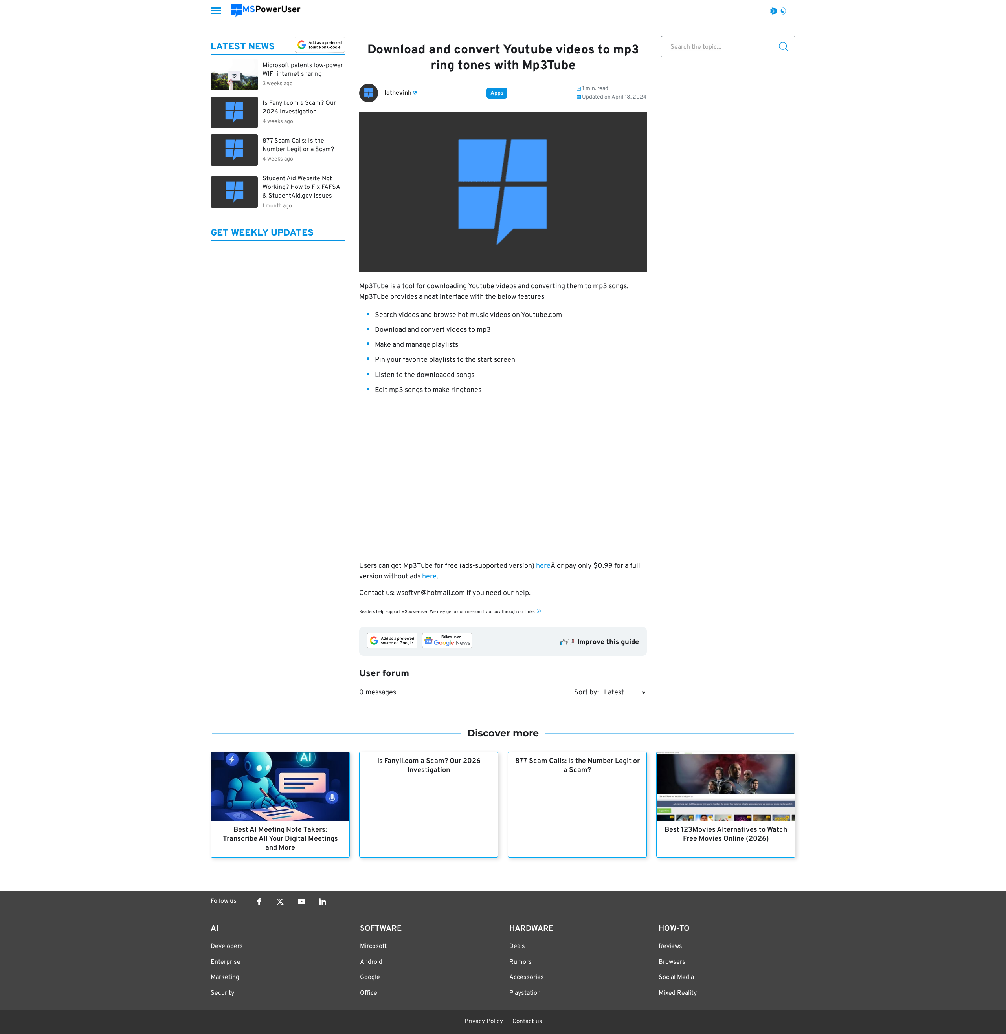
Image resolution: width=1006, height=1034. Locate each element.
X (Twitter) (280, 901)
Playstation (525, 993)
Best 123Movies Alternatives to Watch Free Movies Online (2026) (726, 834)
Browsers (672, 962)
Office (368, 993)
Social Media (676, 977)
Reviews (670, 946)
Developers (227, 946)
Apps (496, 93)
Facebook (259, 901)
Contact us (527, 1021)
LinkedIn (322, 901)
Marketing (225, 977)
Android (371, 962)
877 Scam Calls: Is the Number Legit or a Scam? (577, 766)
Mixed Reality (678, 993)
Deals (517, 946)
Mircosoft (373, 946)
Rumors (520, 962)
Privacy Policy (483, 1021)
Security (222, 993)
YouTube (301, 901)
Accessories (526, 977)
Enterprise (225, 962)
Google (370, 977)
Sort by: (586, 692)
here (543, 566)
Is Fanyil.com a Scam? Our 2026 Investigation (429, 766)
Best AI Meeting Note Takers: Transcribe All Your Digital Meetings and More (280, 839)
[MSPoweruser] (266, 11)
